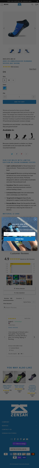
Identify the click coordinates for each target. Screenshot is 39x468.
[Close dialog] (35, 219)
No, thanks (19, 244)
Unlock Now (19, 239)
